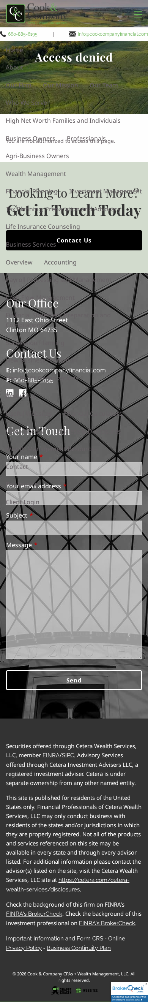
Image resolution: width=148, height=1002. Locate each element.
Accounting (60, 262)
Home (14, 50)
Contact (17, 466)
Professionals (86, 138)
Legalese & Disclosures (88, 431)
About (14, 67)
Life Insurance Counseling (43, 226)
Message (49, 545)
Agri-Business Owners (37, 156)
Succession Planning (35, 343)
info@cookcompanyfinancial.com (113, 34)
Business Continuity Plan (79, 948)
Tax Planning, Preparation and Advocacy (63, 209)
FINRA (51, 755)
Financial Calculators (92, 413)
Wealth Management (36, 173)
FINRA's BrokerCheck (34, 913)
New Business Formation (41, 360)
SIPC (68, 755)
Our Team (104, 85)
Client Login (22, 502)
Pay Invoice (22, 484)
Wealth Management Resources (52, 449)
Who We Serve (26, 102)
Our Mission (60, 85)
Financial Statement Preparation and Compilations (58, 320)
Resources (21, 395)
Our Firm (18, 85)
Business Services (31, 244)
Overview (19, 262)
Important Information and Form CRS (54, 938)
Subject (47, 515)
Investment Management (105, 191)
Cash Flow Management (40, 297)
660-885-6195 (23, 34)
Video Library (25, 431)
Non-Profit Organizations (42, 378)
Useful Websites (29, 413)
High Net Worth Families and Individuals (63, 120)
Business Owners (30, 138)
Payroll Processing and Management (59, 279)
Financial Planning (32, 191)
